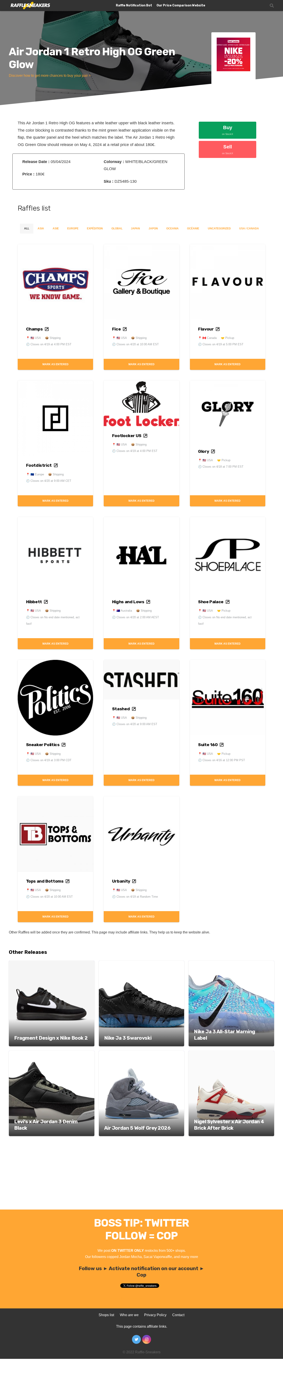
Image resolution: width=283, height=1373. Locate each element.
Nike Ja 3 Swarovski (128, 1038)
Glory (203, 451)
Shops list (106, 1315)
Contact (178, 1315)
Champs (34, 329)
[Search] (271, 6)
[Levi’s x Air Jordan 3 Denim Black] (51, 1054)
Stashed (121, 708)
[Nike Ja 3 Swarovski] (141, 964)
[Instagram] (146, 1339)
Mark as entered (55, 364)
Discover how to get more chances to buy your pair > (50, 75)
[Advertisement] (141, 1176)
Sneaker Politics (43, 744)
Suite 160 (208, 744)
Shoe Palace (211, 601)
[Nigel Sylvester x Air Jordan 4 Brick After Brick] (231, 1054)
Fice (116, 329)
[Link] (30, 6)
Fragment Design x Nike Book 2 (51, 1038)
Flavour (206, 329)
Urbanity (121, 881)
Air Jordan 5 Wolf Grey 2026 (137, 1128)
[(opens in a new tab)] (55, 248)
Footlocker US (127, 435)
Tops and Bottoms (45, 881)
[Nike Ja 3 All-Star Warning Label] (231, 964)
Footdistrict (39, 465)
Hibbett (34, 601)
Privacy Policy (155, 1315)
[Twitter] (136, 1339)
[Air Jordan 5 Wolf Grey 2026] (141, 1054)
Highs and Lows (128, 601)
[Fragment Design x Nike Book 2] (51, 964)
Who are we (129, 1315)
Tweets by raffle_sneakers (121, 1298)
